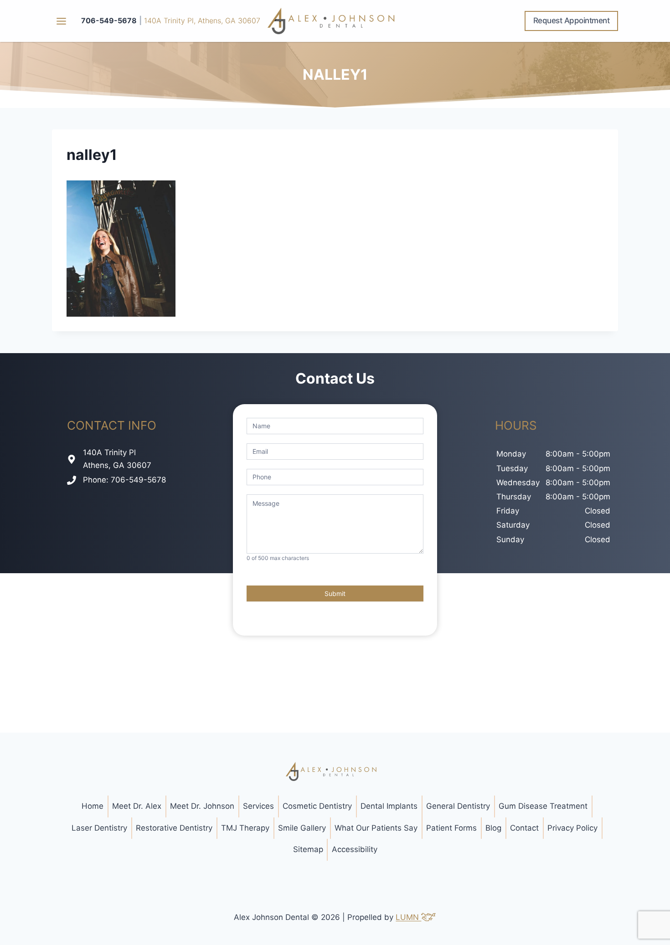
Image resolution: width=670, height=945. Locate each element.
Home (92, 806)
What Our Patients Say (376, 827)
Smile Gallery (302, 827)
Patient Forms (451, 827)
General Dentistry (458, 806)
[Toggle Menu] (61, 21)
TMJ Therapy (245, 827)
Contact (524, 827)
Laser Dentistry (99, 827)
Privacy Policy (572, 827)
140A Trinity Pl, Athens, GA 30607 (202, 20)
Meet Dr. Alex (136, 806)
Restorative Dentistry (174, 827)
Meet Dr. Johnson (202, 806)
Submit (335, 593)
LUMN (408, 917)
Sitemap (308, 849)
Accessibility (354, 849)
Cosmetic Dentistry (317, 806)
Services (258, 806)
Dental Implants (389, 806)
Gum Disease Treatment (543, 806)
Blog (493, 827)
